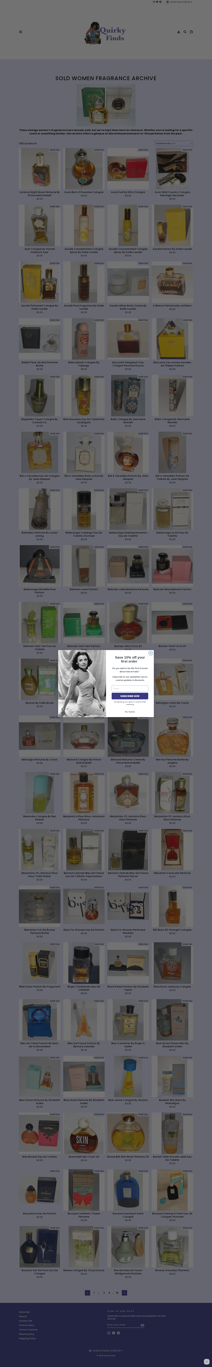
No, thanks (130, 711)
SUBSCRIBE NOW (129, 696)
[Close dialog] (151, 653)
